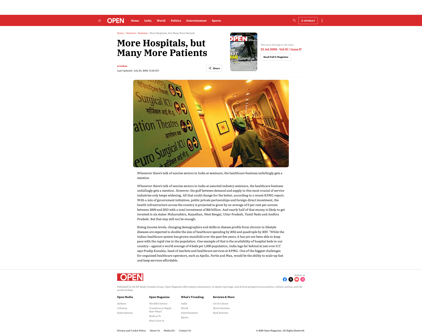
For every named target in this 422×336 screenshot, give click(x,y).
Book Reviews (220, 312)
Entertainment (196, 20)
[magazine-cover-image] (243, 52)
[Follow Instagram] (302, 279)
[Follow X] (290, 279)
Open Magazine (159, 297)
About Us (155, 330)
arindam (122, 65)
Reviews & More (224, 297)
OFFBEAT (309, 20)
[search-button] (294, 20)
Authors (121, 303)
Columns (122, 308)
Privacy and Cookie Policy (131, 330)
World (161, 20)
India (147, 20)
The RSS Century (158, 303)
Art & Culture (220, 303)
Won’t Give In (156, 320)
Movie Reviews (221, 308)
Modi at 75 (155, 316)
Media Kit (169, 330)
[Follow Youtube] (296, 279)
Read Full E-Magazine (275, 56)
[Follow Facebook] (285, 279)
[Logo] (114, 20)
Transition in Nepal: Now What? (160, 309)
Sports (216, 20)
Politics (176, 20)
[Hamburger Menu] (100, 21)
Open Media (125, 297)
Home (135, 20)
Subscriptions (125, 312)
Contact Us (185, 330)
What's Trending (192, 297)
